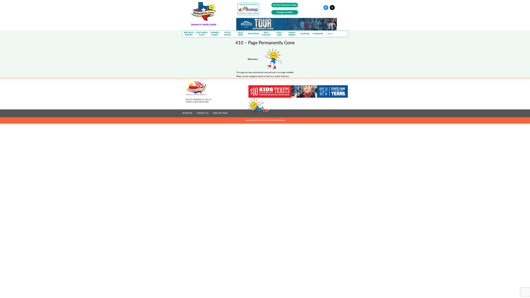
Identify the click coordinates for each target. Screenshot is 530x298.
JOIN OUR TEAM (220, 113)
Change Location (284, 12)
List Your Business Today (285, 5)
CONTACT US (202, 113)
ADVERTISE (187, 113)
